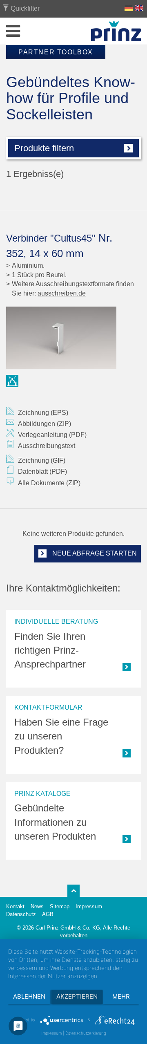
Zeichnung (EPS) (43, 412)
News (37, 906)
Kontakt (15, 906)
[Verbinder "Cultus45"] (73, 338)
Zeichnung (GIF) (41, 460)
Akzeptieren (77, 996)
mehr (121, 996)
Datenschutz (21, 914)
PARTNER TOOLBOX (55, 52)
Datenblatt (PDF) (42, 471)
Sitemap (59, 906)
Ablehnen (29, 996)
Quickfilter (24, 8)
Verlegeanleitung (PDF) (52, 434)
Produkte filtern (44, 148)
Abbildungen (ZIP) (44, 423)
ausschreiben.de (62, 293)
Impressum (89, 906)
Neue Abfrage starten (94, 553)
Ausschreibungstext (46, 445)
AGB (47, 914)
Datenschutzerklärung (85, 1033)
